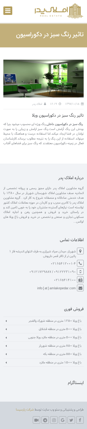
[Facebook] (80, 420)
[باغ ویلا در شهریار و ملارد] (58, 11)
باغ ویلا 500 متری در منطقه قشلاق (60, 328)
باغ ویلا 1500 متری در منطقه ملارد (60, 362)
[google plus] (62, 420)
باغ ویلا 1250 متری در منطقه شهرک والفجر (55, 320)
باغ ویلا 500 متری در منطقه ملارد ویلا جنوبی (54, 337)
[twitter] (71, 420)
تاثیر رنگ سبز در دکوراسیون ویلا (58, 115)
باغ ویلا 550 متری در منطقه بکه (62, 353)
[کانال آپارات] (36, 420)
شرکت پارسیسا (25, 409)
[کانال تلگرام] (45, 420)
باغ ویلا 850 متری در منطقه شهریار (60, 345)
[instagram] (54, 420)
